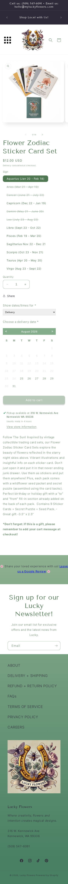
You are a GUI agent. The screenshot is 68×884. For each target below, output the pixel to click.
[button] (7, 40)
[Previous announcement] (7, 17)
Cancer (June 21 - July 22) (27, 195)
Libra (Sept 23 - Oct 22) (24, 227)
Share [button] (11, 296)
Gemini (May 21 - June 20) (27, 212)
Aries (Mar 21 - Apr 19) (24, 187)
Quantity (8, 276)
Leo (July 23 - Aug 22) (24, 220)
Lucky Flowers (27, 875)
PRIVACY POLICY (23, 717)
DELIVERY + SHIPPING (28, 676)
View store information (21, 426)
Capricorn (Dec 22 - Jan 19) (26, 203)
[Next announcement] (61, 17)
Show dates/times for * (19, 305)
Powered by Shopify (47, 875)
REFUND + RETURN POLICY (32, 686)
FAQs (12, 696)
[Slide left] (26, 134)
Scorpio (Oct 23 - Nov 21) (25, 252)
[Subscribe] (56, 645)
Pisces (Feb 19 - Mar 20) (24, 235)
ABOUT (14, 665)
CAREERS (16, 727)
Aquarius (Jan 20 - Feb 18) (25, 178)
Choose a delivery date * (21, 322)
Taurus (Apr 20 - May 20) (24, 260)
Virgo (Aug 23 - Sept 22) (24, 268)
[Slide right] (42, 134)
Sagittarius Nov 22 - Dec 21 (26, 244)
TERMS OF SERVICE (25, 707)
